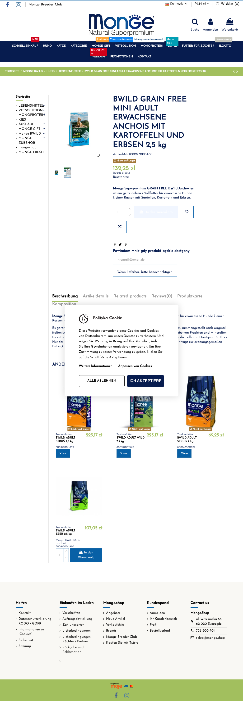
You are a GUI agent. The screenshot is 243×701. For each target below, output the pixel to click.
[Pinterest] (126, 245)
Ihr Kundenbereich (163, 619)
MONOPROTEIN (32, 115)
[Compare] (220, 388)
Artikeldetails (95, 296)
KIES (22, 120)
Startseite (23, 97)
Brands (111, 631)
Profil (154, 625)
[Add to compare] (120, 227)
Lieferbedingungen (76, 631)
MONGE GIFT (29, 129)
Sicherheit (26, 640)
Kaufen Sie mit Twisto (122, 643)
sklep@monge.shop (210, 638)
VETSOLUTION (31, 110)
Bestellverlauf (160, 631)
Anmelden (157, 613)
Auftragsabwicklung (77, 619)
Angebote (113, 613)
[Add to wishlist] (187, 212)
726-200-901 (205, 631)
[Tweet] (120, 245)
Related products (129, 296)
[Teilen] (115, 245)
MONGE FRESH (31, 152)
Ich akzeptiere (146, 381)
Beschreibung (65, 296)
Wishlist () (229, 4)
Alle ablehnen (101, 381)
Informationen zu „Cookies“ (31, 632)
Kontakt (25, 613)
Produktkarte (189, 296)
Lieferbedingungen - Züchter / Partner (77, 639)
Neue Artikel (115, 619)
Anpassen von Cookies (135, 366)
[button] (25, 46)
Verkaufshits (115, 625)
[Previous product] (234, 71)
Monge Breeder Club (45, 4)
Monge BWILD (30, 134)
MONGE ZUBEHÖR (27, 140)
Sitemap (25, 646)
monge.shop (27, 147)
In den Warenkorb (159, 212)
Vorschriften (71, 613)
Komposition (64, 304)
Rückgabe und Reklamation (73, 650)
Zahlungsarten (73, 625)
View (62, 453)
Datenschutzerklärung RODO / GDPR (35, 621)
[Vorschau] (98, 396)
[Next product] (237, 71)
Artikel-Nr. (120, 154)
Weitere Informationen (95, 366)
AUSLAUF (26, 124)
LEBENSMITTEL (31, 106)
